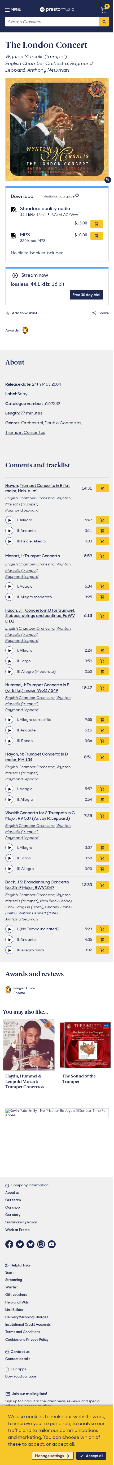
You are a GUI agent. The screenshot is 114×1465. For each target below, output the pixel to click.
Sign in (10, 1272)
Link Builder (14, 1309)
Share (104, 313)
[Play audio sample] (9, 520)
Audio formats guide (59, 196)
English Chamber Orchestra (30, 498)
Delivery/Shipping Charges (26, 1317)
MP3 (25, 235)
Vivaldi (11, 813)
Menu (16, 9)
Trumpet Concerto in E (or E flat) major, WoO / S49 (37, 687)
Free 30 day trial (86, 294)
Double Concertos (63, 423)
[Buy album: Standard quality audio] (96, 224)
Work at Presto (17, 1230)
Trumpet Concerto (42, 556)
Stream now (34, 275)
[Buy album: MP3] (96, 236)
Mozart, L (14, 556)
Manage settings (49, 1455)
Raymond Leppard (21, 510)
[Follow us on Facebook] (10, 1244)
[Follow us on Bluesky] (32, 1244)
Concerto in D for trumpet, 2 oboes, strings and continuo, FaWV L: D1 (40, 615)
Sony (22, 394)
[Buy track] (102, 520)
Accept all (94, 1455)
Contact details (17, 1359)
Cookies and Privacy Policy (27, 1339)
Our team (13, 1200)
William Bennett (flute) (38, 913)
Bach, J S (13, 882)
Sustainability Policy (21, 1222)
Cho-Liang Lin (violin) (24, 907)
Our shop (12, 1207)
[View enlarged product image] (57, 129)
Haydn (11, 485)
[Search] (104, 21)
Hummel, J (15, 685)
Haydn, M (14, 754)
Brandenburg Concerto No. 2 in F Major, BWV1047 (37, 884)
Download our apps (21, 1376)
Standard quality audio (45, 208)
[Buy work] (102, 488)
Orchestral (32, 423)
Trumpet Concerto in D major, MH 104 (36, 756)
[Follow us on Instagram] (42, 1244)
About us (12, 1192)
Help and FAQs (17, 1302)
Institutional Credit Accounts (28, 1324)
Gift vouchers (16, 1294)
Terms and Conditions (22, 1332)
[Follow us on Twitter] (21, 1244)
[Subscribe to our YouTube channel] (53, 1244)
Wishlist (11, 1287)
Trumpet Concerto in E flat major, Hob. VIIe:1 (37, 488)
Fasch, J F (14, 610)
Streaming (13, 1280)
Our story (12, 1215)
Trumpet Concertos (25, 432)
